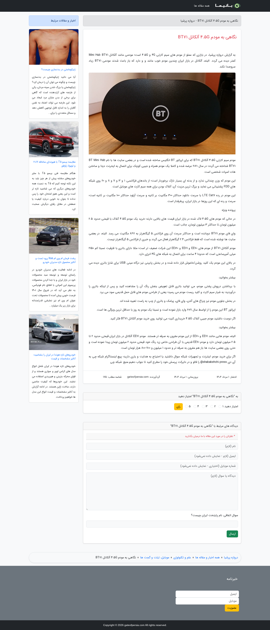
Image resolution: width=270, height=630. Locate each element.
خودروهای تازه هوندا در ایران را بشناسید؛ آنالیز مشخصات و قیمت (54, 357)
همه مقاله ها (202, 5)
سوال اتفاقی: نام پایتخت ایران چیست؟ (214, 515)
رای (178, 406)
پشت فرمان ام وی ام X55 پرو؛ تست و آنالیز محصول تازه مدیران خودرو (55, 260)
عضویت (232, 608)
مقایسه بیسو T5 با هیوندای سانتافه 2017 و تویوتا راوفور (54, 164)
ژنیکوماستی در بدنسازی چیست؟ (58, 70)
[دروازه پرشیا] (227, 5)
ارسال (232, 534)
